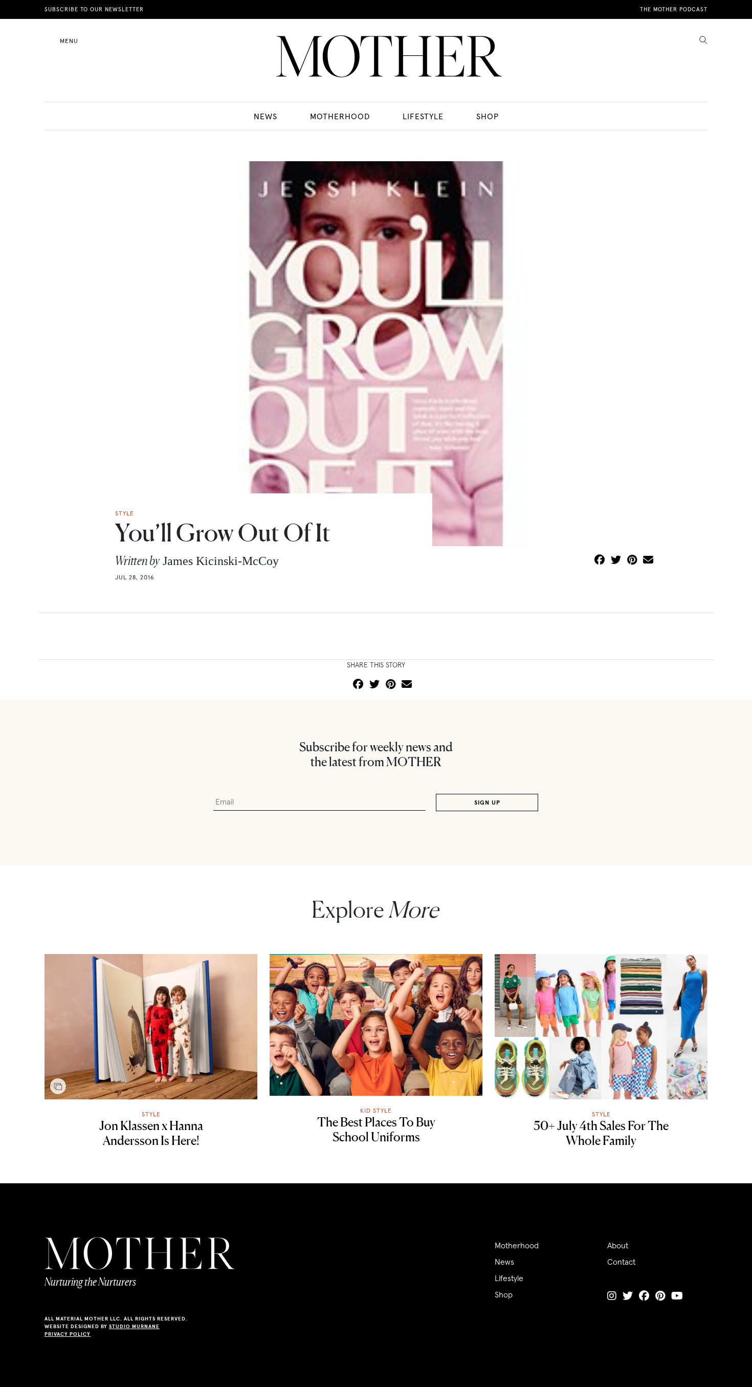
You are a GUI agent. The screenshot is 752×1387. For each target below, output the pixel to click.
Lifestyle (423, 116)
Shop (487, 116)
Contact (621, 1261)
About (617, 1245)
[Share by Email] (648, 560)
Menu (69, 41)
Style (151, 1114)
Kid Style (376, 1110)
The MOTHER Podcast (673, 9)
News (265, 116)
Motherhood (340, 116)
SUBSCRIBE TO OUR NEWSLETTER (94, 9)
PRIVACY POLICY (68, 1334)
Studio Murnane (134, 1326)
